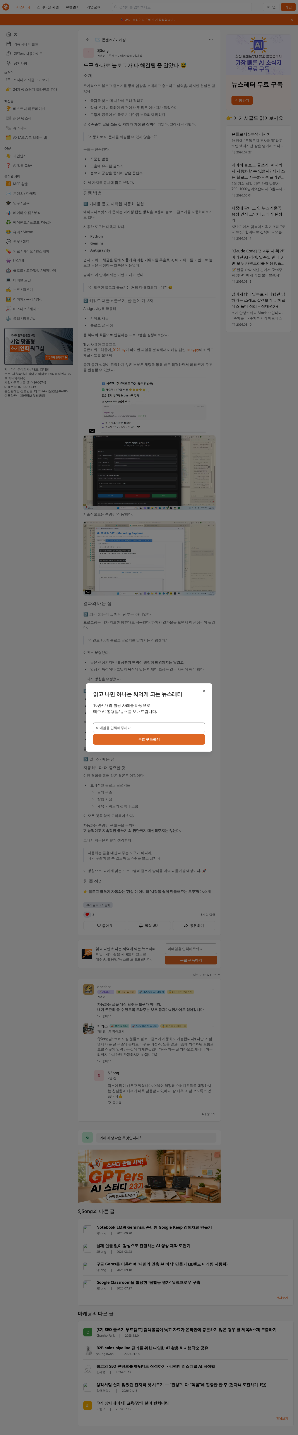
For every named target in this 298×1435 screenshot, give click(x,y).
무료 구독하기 (149, 739)
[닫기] (204, 691)
